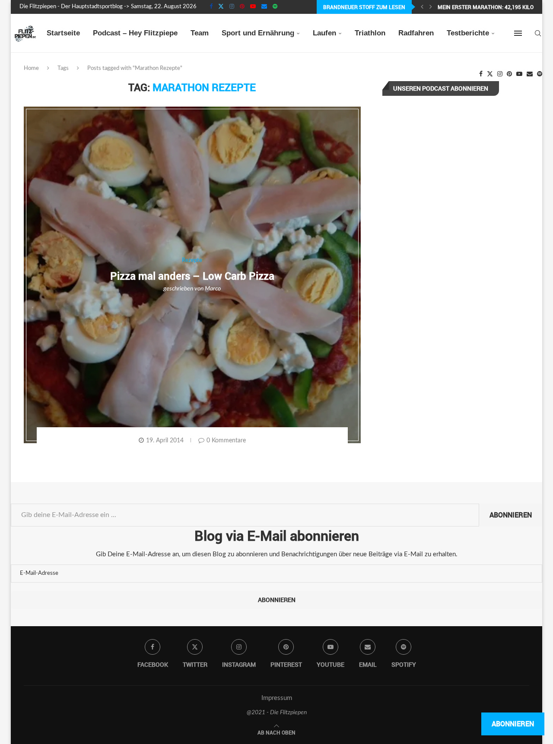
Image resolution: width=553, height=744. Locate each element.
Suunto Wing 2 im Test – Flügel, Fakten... (494, 6)
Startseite (63, 33)
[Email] (264, 7)
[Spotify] (275, 7)
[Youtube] (253, 7)
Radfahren (416, 33)
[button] (422, 7)
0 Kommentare (226, 441)
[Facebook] (211, 7)
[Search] (538, 33)
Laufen (324, 33)
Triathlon (370, 33)
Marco (213, 289)
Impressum (276, 698)
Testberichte (468, 33)
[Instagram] (231, 7)
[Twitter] (221, 7)
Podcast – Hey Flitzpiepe (135, 33)
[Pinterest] (242, 7)
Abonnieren (510, 515)
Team (200, 33)
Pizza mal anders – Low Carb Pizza (192, 276)
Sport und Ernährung (258, 33)
